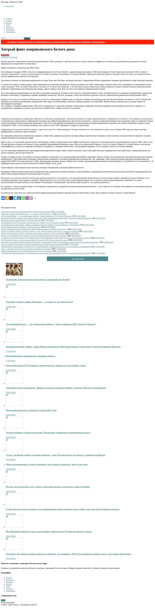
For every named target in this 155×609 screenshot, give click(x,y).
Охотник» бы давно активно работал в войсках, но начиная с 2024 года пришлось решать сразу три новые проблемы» (50, 242)
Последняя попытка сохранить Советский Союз (21, 227)
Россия (9, 23)
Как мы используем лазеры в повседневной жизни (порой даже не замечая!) (32, 244)
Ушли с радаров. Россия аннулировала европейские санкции (26, 249)
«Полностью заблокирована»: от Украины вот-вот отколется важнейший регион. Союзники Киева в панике (46, 253)
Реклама (9, 582)
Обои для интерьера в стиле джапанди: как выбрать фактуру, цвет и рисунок (33, 234)
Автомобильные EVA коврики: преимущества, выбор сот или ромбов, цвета (32, 223)
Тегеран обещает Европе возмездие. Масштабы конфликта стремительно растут (34, 229)
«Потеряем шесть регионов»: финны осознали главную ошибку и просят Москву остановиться (40, 225)
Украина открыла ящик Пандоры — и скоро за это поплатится (27, 214)
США (8, 25)
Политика (10, 30)
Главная (9, 19)
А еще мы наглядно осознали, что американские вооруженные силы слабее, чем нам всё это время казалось (45, 238)
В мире (9, 21)
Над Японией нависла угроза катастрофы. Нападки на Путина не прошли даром (34, 240)
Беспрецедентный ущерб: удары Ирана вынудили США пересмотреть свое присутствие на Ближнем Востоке (46, 218)
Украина (9, 27)
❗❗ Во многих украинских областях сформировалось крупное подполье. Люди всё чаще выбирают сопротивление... (54, 42)
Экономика (10, 32)
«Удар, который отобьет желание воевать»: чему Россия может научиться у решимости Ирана (39, 231)
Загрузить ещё (77, 259)
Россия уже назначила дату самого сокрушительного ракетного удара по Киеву (33, 236)
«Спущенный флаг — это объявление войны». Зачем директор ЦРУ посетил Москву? (36, 216)
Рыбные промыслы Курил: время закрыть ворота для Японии (26, 251)
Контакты (10, 6)
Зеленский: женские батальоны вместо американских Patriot (26, 212)
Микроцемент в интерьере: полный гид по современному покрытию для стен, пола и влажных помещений (45, 247)
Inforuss (13, 57)
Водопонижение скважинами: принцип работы (20, 220)
